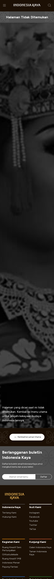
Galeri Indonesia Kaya (40, 547)
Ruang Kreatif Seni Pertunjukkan (11, 549)
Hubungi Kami (9, 516)
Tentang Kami (9, 512)
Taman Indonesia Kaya (38, 553)
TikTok (32, 529)
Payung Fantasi (10, 566)
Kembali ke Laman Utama (29, 437)
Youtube (33, 520)
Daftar (43, 476)
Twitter (33, 525)
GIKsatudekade (10, 554)
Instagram (34, 512)
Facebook (34, 516)
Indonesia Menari (11, 562)
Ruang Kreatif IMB (11, 558)
